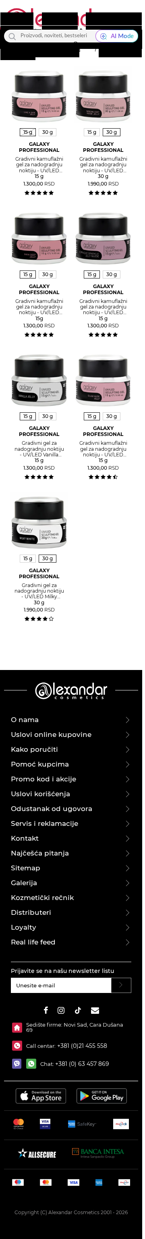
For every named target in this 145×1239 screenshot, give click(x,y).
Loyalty (23, 927)
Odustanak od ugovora (51, 809)
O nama (25, 720)
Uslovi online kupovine (51, 734)
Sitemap (25, 868)
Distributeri (31, 912)
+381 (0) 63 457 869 (82, 1063)
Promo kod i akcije (43, 779)
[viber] (19, 1064)
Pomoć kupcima (40, 764)
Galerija (24, 883)
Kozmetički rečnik (42, 898)
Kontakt (25, 838)
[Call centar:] (19, 1046)
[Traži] (12, 36)
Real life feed (33, 942)
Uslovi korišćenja (40, 794)
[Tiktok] (78, 1011)
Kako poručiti (34, 749)
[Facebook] (46, 1011)
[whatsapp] (33, 1064)
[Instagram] (61, 1011)
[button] (75, 47)
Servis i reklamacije (44, 823)
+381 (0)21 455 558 (81, 1045)
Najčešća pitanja (40, 853)
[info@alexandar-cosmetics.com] (95, 1011)
